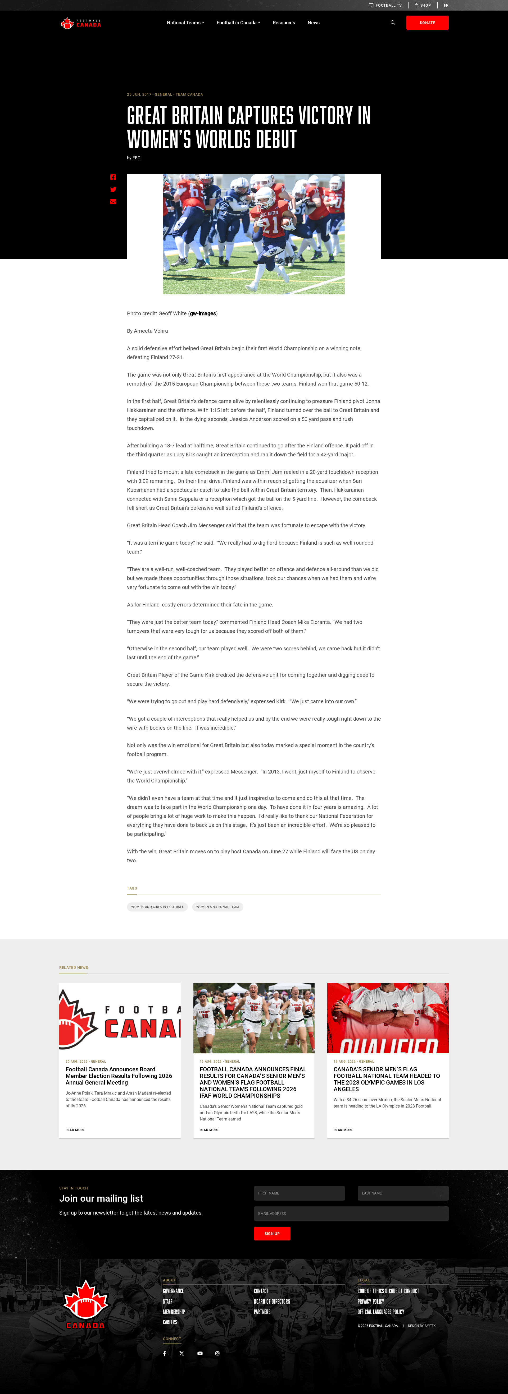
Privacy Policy (371, 1301)
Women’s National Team (217, 907)
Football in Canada (237, 22)
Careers (170, 1322)
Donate (427, 23)
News (314, 22)
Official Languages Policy (381, 1311)
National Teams (184, 22)
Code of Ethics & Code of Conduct (388, 1291)
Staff (168, 1301)
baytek (430, 1326)
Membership (174, 1311)
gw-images (203, 313)
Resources (284, 22)
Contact (261, 1291)
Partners (262, 1311)
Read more (75, 1130)
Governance (173, 1291)
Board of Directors (272, 1301)
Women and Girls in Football (157, 907)
